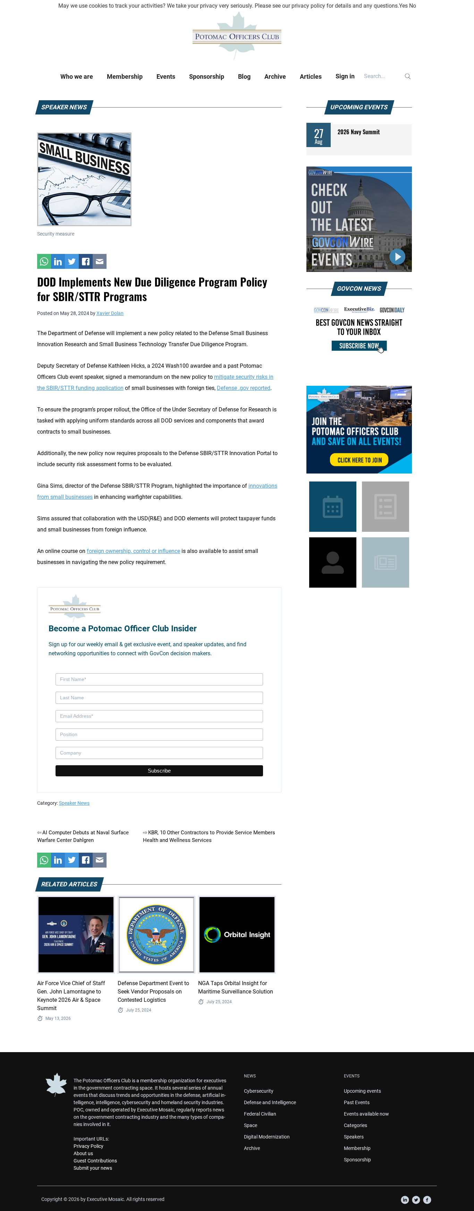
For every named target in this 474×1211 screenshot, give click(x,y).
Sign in (345, 76)
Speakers (354, 1137)
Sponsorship (206, 76)
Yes (403, 5)
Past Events (357, 1102)
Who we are (76, 76)
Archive (275, 76)
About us (83, 1153)
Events (165, 76)
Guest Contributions (95, 1160)
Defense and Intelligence (270, 1102)
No (412, 5)
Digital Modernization (267, 1137)
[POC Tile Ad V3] (359, 430)
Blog (244, 76)
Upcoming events (362, 1091)
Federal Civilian (260, 1114)
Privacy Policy (88, 1146)
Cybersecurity (258, 1091)
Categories (355, 1125)
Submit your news (93, 1168)
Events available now (366, 1114)
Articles (311, 76)
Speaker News (74, 803)
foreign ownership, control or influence (133, 551)
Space (250, 1125)
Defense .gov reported (243, 388)
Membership (125, 76)
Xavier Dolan (110, 313)
